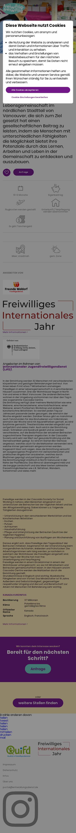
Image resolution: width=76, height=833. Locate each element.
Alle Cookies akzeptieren (25, 90)
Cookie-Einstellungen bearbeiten (29, 97)
